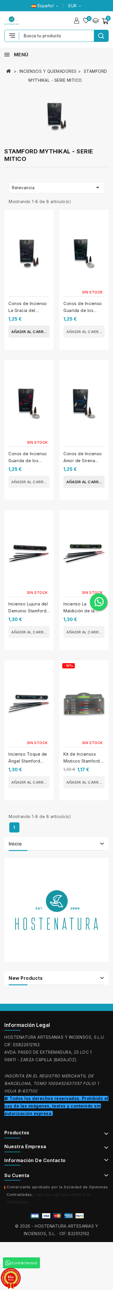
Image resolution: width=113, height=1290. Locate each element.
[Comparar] (95, 20)
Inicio (15, 844)
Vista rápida (47, 231)
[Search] (101, 36)
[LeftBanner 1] (56, 910)
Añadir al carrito (30, 331)
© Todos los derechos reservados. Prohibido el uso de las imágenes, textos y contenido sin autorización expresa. (56, 1106)
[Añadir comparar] (47, 219)
